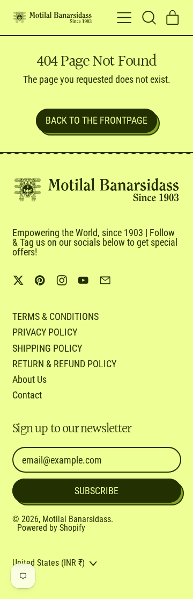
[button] (148, 17)
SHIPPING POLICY (47, 348)
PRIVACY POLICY (44, 332)
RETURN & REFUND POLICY (64, 363)
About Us (29, 379)
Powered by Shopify (51, 528)
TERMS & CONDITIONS (55, 316)
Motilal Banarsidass (76, 519)
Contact (27, 395)
